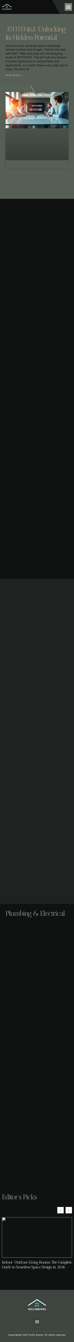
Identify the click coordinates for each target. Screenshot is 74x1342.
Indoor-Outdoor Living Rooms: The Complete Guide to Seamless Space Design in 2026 (37, 1264)
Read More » (14, 75)
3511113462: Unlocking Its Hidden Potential (36, 33)
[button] (68, 7)
